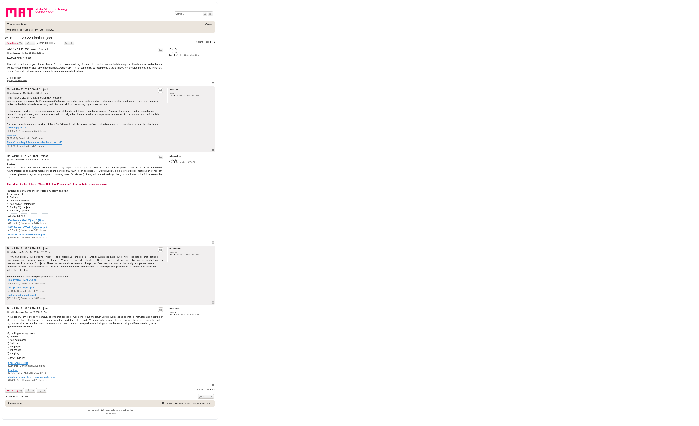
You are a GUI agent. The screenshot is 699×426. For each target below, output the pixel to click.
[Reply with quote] (160, 50)
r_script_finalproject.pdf (20, 287)
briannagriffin (175, 248)
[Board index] (20, 12)
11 (176, 252)
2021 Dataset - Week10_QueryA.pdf (27, 227)
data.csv (11, 135)
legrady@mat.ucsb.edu (17, 80)
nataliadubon (175, 156)
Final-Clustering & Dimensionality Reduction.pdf (34, 142)
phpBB (100, 410)
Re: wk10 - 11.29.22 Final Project (27, 89)
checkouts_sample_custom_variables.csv (31, 377)
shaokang (173, 89)
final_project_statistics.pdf (22, 295)
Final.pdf (13, 370)
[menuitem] (24, 24)
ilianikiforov (174, 308)
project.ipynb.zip (16, 127)
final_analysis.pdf (18, 363)
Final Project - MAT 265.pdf (22, 280)
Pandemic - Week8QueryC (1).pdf (26, 220)
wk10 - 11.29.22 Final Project (28, 38)
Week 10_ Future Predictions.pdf (26, 234)
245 (176, 53)
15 (176, 160)
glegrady (173, 49)
